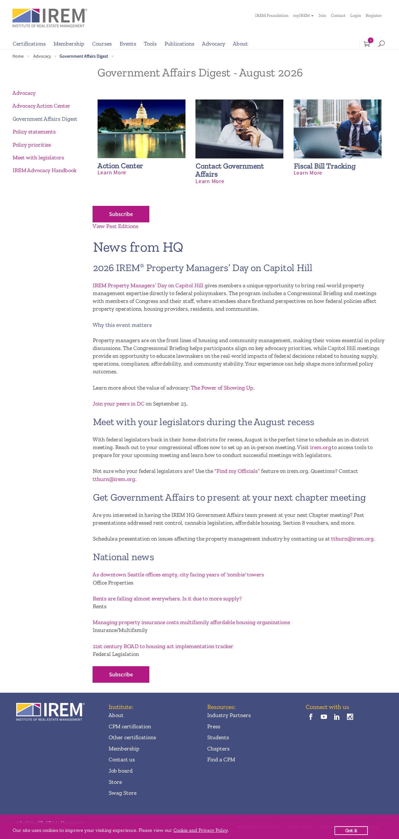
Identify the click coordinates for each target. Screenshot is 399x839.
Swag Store (122, 792)
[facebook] (310, 717)
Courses (102, 43)
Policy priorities (31, 144)
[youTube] (324, 717)
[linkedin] (337, 717)
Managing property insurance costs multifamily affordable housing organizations (191, 622)
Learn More (112, 172)
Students (218, 737)
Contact (338, 15)
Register (374, 15)
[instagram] (350, 717)
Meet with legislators (38, 157)
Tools (150, 43)
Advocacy (213, 43)
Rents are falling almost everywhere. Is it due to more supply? (167, 598)
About (240, 43)
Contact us (121, 759)
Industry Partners (229, 715)
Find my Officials (236, 471)
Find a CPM (221, 759)
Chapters (218, 748)
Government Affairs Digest (84, 56)
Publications (179, 43)
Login (355, 15)
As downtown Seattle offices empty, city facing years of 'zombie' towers (178, 574)
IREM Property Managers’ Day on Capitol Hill (148, 285)
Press (213, 726)
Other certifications (132, 737)
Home (18, 56)
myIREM (301, 15)
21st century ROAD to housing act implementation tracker (163, 646)
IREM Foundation (271, 15)
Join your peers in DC (118, 403)
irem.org (320, 447)
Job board (120, 770)
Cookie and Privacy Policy (200, 830)
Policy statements (33, 131)
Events (127, 43)
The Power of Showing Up (222, 387)
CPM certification (129, 726)
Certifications (29, 43)
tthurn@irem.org (114, 479)
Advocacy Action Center (41, 105)
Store (115, 781)
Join (322, 15)
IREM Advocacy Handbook (44, 170)
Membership (68, 43)
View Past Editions (115, 226)
